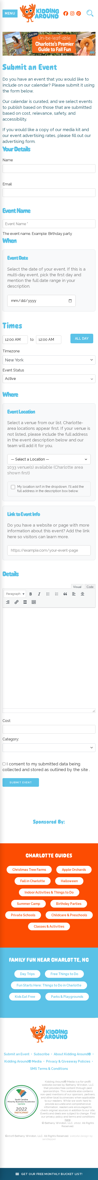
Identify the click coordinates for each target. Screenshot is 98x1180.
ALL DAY (82, 338)
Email (7, 184)
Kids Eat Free (25, 996)
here (67, 1119)
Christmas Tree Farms (29, 869)
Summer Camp (28, 904)
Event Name (16, 210)
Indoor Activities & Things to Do (49, 892)
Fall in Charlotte (32, 881)
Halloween (69, 881)
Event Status (13, 370)
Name (8, 160)
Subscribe (41, 1054)
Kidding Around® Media (23, 1061)
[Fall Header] (49, 54)
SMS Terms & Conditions (49, 1068)
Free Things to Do (64, 974)
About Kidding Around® (72, 1054)
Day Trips (27, 974)
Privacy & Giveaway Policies (68, 1061)
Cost (6, 721)
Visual (77, 587)
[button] (15, 594)
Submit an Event (16, 1054)
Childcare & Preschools (69, 915)
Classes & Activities (49, 926)
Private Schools (23, 915)
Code (90, 587)
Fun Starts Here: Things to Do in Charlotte (49, 985)
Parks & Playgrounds (67, 996)
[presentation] (15, 593)
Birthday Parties (68, 904)
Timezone (11, 351)
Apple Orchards (74, 869)
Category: (11, 739)
